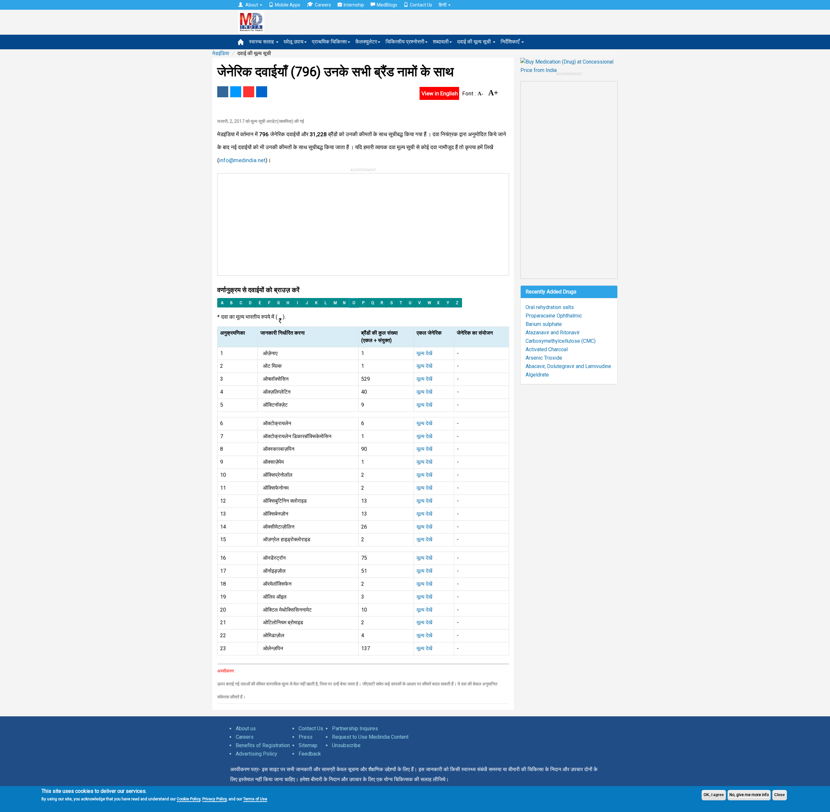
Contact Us (421, 4)
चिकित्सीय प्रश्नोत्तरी (404, 42)
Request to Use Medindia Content (370, 737)
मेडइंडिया (220, 53)
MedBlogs (387, 4)
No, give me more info (749, 795)
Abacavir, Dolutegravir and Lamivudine (568, 366)
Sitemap (308, 745)
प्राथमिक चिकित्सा (329, 42)
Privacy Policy (214, 799)
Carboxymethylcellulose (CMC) (561, 341)
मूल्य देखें (424, 353)
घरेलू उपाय (293, 42)
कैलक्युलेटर (366, 42)
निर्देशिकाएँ (511, 42)
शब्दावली (441, 42)
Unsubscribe (346, 745)
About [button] (251, 4)
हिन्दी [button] (443, 4)
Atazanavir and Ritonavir (553, 332)
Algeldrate (537, 375)
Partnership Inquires (355, 728)
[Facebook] (222, 91)
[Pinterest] (248, 91)
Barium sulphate (544, 324)
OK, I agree (714, 795)
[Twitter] (235, 91)
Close (779, 795)
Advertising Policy (256, 754)
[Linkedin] (261, 91)
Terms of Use (255, 799)
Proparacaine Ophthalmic (554, 316)
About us (246, 728)
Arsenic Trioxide (544, 358)
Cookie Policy (188, 799)
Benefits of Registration (263, 745)
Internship (354, 4)
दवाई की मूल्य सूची (474, 42)
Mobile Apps (287, 4)
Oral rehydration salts (550, 307)
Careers (323, 4)
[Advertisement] (360, 222)
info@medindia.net (242, 160)
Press (306, 737)
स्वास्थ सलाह (262, 42)
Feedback (310, 754)
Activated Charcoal (547, 349)
